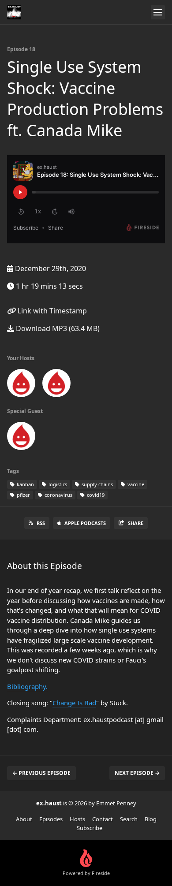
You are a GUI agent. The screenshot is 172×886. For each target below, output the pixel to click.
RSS (41, 523)
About (24, 819)
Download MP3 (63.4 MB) (57, 328)
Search (129, 819)
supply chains (96, 484)
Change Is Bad (74, 702)
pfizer (22, 494)
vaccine (135, 484)
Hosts (77, 819)
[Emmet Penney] (21, 385)
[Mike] (21, 438)
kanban (24, 484)
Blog (151, 819)
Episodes (51, 819)
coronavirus (57, 494)
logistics (57, 484)
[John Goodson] (56, 385)
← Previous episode (41, 773)
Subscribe (89, 828)
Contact (102, 819)
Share (135, 523)
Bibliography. (27, 686)
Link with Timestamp (51, 311)
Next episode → (137, 773)
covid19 (95, 494)
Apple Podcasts (85, 523)
